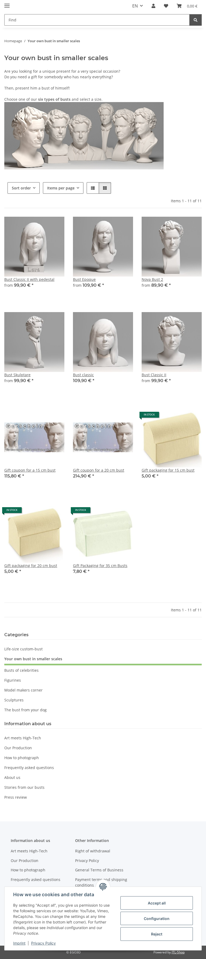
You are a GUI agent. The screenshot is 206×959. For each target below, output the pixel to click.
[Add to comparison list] (41, 226)
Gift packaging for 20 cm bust (30, 565)
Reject (156, 934)
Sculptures (14, 699)
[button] (153, 6)
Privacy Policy (43, 943)
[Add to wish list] (55, 226)
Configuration (157, 918)
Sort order (21, 188)
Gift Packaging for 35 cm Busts (100, 565)
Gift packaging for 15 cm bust (168, 470)
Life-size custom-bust (23, 648)
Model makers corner (23, 690)
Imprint (19, 943)
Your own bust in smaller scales (33, 658)
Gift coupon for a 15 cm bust (30, 470)
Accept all (157, 903)
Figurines (12, 680)
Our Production (18, 747)
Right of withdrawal (92, 850)
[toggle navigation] (7, 3)
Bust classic (83, 374)
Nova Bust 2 (152, 279)
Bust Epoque (84, 279)
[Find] (195, 20)
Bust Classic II (154, 374)
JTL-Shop (178, 952)
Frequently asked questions (29, 767)
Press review (15, 797)
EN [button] (135, 6)
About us (12, 777)
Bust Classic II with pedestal (29, 279)
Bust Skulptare (17, 374)
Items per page (61, 188)
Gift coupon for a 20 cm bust (98, 470)
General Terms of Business (99, 869)
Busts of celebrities (21, 670)
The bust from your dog (25, 709)
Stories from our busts (24, 787)
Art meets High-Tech (22, 737)
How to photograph (21, 757)
